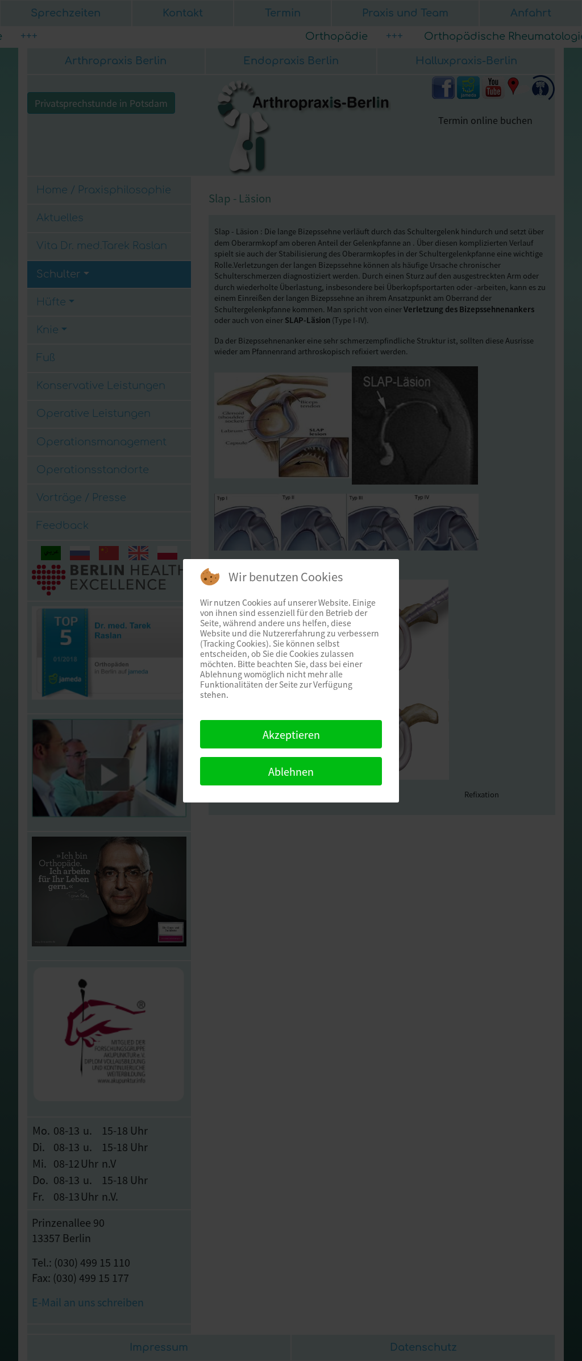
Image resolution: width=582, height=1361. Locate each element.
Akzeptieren (291, 734)
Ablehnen (291, 771)
